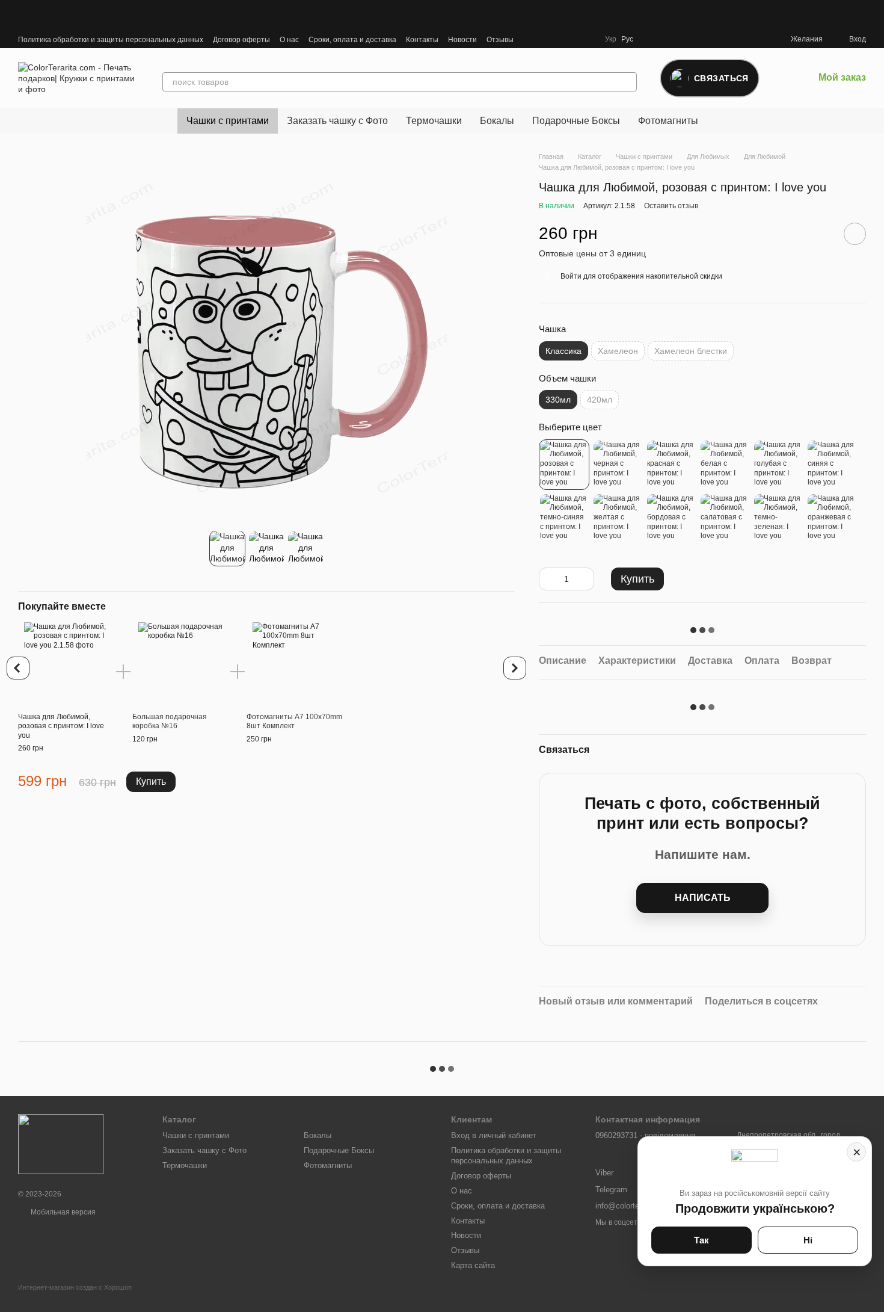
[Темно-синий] (564, 518)
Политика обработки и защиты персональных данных (110, 40)
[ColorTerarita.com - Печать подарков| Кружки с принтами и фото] (60, 1143)
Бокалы (497, 121)
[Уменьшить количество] (547, 579)
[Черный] (617, 464)
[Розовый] (564, 464)
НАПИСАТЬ (703, 898)
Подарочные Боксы (576, 121)
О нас (289, 40)
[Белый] (724, 464)
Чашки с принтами (227, 121)
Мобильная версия (62, 1212)
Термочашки (434, 121)
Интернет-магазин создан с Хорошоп (75, 1287)
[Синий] (831, 464)
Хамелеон (618, 351)
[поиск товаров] (627, 81)
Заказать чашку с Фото (337, 121)
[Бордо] (671, 518)
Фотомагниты (668, 121)
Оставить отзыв (671, 206)
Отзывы (500, 40)
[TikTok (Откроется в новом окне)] (574, 39)
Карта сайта (473, 1265)
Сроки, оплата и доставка (352, 40)
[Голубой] (778, 464)
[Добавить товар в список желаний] (855, 234)
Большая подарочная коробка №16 (169, 722)
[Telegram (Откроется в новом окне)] (530, 39)
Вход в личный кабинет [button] (493, 1135)
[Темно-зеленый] (778, 518)
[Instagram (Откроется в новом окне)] (559, 39)
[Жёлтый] (617, 518)
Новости (462, 40)
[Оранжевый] (831, 518)
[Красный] (671, 464)
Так (701, 1240)
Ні (807, 1240)
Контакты (422, 40)
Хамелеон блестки (690, 351)
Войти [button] (571, 276)
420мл (599, 399)
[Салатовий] (724, 518)
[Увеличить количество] (585, 579)
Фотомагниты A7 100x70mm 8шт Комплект (294, 722)
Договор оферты (241, 40)
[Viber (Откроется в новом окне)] (545, 39)
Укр (610, 39)
